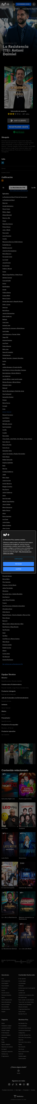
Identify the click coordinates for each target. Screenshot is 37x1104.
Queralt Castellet (7, 352)
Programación (5, 1056)
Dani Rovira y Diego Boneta (10, 627)
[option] (11, 753)
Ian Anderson (6, 376)
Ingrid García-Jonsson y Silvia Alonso (13, 328)
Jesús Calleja (6, 504)
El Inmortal (21, 990)
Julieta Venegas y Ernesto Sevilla (12, 367)
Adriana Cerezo (7, 277)
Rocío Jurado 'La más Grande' (26, 999)
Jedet (4, 474)
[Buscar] (14, 4)
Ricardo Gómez (7, 576)
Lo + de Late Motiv (25, 949)
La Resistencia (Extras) (9, 949)
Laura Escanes (6, 236)
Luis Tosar (5, 519)
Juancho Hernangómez (9, 251)
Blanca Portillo (6, 444)
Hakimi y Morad (7, 268)
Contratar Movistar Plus (24, 1035)
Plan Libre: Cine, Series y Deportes (24, 1038)
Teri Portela (5, 630)
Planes (20, 1044)
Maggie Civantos (7, 486)
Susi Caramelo (6, 427)
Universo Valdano (6, 1035)
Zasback (22, 828)
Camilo (4, 239)
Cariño (4, 430)
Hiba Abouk (5, 641)
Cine (10, 9)
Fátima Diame (6, 292)
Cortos (3, 990)
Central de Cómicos (25, 888)
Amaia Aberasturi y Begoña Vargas (12, 301)
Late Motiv (5, 858)
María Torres (6, 403)
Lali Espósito (6, 421)
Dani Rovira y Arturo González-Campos (14, 370)
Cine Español (5, 983)
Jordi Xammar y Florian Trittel (11, 334)
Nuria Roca (5, 310)
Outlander (21, 985)
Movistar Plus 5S (22, 1014)
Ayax (3, 409)
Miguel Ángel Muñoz (8, 501)
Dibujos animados (23, 1007)
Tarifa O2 (20, 1054)
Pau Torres (5, 489)
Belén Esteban (6, 525)
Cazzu (4, 271)
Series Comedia (6, 1004)
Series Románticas (6, 1002)
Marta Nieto (6, 579)
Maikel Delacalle (7, 459)
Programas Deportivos (24, 1009)
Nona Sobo (5, 436)
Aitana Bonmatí (7, 215)
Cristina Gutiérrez (7, 471)
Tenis (3, 1039)
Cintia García (6, 355)
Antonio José (6, 325)
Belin (3, 465)
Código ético (21, 1032)
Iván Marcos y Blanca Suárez (11, 638)
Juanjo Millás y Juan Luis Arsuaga (12, 379)
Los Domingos (22, 983)
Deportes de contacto (7, 1046)
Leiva (4, 495)
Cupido (4, 433)
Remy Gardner (6, 516)
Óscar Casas (6, 209)
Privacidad (26, 1090)
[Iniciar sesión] (33, 4)
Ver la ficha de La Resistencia (19, 190)
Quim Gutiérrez (7, 316)
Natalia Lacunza (7, 248)
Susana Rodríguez (7, 659)
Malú (3, 364)
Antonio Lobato (7, 644)
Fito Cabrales (6, 582)
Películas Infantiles (6, 995)
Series (4, 9)
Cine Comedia (5, 985)
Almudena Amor (7, 609)
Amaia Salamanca (7, 206)
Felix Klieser (6, 456)
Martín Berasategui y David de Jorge (13, 391)
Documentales (5, 1007)
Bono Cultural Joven (23, 1051)
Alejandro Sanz (6, 385)
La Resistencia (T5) (17, 188)
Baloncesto (4, 1037)
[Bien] (16, 114)
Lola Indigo (5, 331)
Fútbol (17, 9)
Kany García (6, 442)
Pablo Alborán (6, 346)
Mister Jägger (6, 212)
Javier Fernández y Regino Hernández (13, 453)
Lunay (4, 361)
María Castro (6, 298)
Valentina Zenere (7, 224)
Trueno (4, 603)
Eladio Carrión (6, 647)
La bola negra (22, 981)
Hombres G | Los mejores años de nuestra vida (26, 996)
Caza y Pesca (21, 1011)
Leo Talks (5, 828)
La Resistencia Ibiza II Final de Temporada (14, 197)
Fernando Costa (7, 256)
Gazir (4, 633)
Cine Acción (5, 988)
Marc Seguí (5, 477)
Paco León (5, 233)
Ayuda (18, 1073)
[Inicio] (5, 4)
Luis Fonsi (5, 343)
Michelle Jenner (7, 424)
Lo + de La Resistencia (9, 917)
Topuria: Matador (6, 1044)
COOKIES (33, 1090)
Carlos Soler (6, 653)
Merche (4, 468)
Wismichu (5, 591)
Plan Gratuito (21, 1046)
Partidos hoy (5, 1054)
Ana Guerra (5, 597)
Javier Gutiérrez (7, 492)
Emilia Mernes (6, 245)
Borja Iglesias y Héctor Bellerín (11, 373)
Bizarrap (4, 203)
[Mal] (11, 114)
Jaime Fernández (7, 588)
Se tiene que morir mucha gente (26, 988)
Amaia (4, 289)
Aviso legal (18, 1090)
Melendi (4, 388)
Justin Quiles (6, 522)
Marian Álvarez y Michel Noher (11, 382)
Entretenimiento (6, 1009)
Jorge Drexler (6, 262)
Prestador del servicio (7, 1090)
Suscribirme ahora (23, 4)
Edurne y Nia (6, 218)
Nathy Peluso (6, 510)
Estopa (4, 400)
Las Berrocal (21, 992)
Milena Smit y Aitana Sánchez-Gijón (12, 624)
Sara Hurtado (6, 498)
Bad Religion (6, 286)
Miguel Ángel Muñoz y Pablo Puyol (12, 274)
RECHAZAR (18, 564)
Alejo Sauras (6, 612)
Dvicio (4, 283)
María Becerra (6, 253)
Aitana (4, 650)
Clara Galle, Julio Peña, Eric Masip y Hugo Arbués (17, 439)
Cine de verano (5, 992)
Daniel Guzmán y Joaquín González (12, 358)
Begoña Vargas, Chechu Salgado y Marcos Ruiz (16, 615)
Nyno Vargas (6, 618)
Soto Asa (5, 307)
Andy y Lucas (6, 304)
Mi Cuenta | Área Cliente (24, 1028)
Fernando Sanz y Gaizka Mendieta (12, 594)
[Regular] (13, 114)
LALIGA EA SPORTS (6, 1028)
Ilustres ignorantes (25, 799)
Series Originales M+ (7, 999)
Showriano (22, 858)
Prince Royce (6, 227)
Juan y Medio (6, 230)
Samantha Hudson (7, 397)
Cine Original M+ (6, 981)
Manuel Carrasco (7, 415)
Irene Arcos (5, 447)
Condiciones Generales (24, 1030)
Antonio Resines (7, 340)
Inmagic (4, 406)
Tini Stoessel (6, 656)
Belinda (4, 319)
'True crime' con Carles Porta (25, 1002)
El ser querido (22, 978)
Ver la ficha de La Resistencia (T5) (12, 664)
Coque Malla (6, 295)
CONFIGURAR (19, 559)
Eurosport (4, 1049)
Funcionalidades (22, 1025)
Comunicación (22, 1058)
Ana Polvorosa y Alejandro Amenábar (13, 606)
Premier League (6, 1030)
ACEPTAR (18, 569)
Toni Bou (4, 635)
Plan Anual (21, 1049)
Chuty (4, 221)
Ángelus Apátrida (7, 462)
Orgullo (3, 1011)
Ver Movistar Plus (22, 1023)
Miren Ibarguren (7, 507)
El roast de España (8, 888)
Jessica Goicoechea (8, 313)
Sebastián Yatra (7, 450)
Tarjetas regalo (22, 1056)
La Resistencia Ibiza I (8, 200)
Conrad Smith (6, 280)
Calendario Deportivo (7, 1051)
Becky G (4, 621)
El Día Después (5, 1032)
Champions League (6, 1025)
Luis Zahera (5, 418)
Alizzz (4, 513)
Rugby (3, 1042)
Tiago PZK (5, 337)
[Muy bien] (18, 114)
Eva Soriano (5, 265)
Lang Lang (5, 322)
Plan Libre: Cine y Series (24, 1042)
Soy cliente (20, 120)
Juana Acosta (6, 480)
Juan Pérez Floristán (8, 600)
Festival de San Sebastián (24, 1004)
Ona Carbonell (6, 394)
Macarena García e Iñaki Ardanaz (12, 242)
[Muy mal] (9, 114)
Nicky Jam (5, 349)
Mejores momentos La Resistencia (26, 918)
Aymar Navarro (7, 483)
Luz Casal (5, 259)
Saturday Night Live (8, 799)
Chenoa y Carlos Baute (9, 585)
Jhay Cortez (6, 528)
